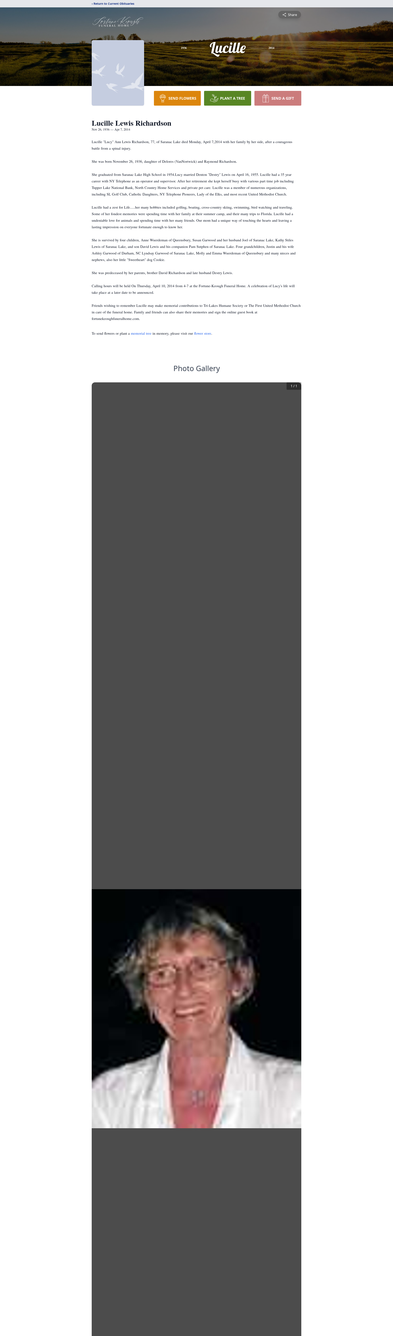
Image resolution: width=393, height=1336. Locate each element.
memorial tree (141, 333)
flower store (202, 333)
